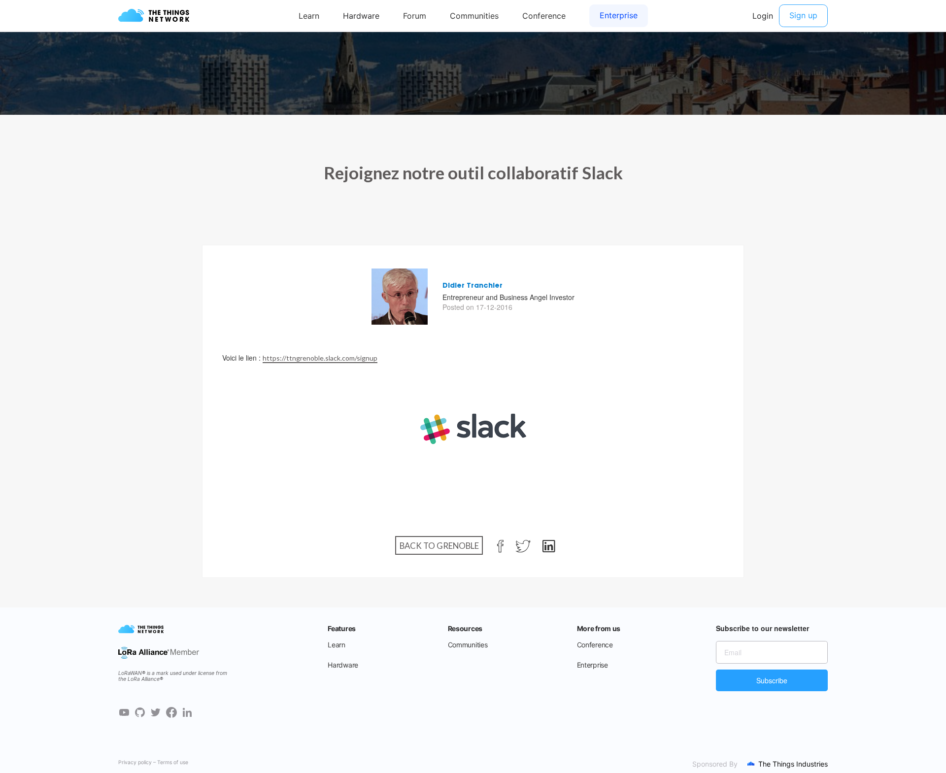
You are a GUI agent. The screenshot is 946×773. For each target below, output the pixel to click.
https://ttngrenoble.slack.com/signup (320, 358)
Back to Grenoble (439, 545)
